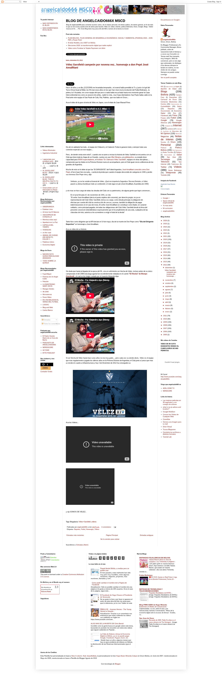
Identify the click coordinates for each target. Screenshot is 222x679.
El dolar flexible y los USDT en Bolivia (81, 43)
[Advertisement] (110, 76)
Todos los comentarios (51, 324)
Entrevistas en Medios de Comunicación (153, 607)
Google (164, 120)
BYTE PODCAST (49, 353)
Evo (174, 113)
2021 (165, 236)
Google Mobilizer (169, 412)
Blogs (164, 91)
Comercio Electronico (169, 102)
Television (165, 162)
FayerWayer (47, 274)
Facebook (164, 115)
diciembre (169, 267)
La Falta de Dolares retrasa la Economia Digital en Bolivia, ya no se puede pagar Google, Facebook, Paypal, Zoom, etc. (115, 636)
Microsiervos (47, 294)
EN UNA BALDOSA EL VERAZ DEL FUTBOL (51, 301)
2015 (165, 255)
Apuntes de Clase (169, 89)
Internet (177, 125)
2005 (165, 335)
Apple (177, 86)
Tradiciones (175, 164)
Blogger (117, 664)
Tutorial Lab (167, 437)
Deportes (77, 529)
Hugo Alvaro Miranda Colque (126, 656)
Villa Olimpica (116, 157)
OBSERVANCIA (48, 207)
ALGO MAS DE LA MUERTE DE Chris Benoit (107, 623)
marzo (167, 305)
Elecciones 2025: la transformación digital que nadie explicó (90, 45)
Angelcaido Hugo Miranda (168, 184)
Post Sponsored (177, 150)
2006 (165, 331)
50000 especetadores (86, 160)
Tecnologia (165, 159)
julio (167, 293)
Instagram (168, 125)
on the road (47, 232)
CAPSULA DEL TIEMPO (48, 226)
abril (167, 302)
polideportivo (129, 157)
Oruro (173, 142)
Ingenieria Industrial (50, 153)
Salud (179, 155)
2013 (165, 262)
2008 (165, 325)
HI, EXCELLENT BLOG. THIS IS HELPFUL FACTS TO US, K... (50, 180)
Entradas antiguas (146, 535)
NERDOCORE (48, 347)
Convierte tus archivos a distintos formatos (171, 433)
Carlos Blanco (48, 310)
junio (167, 296)
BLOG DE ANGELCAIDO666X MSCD (95, 21)
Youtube (164, 175)
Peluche (45, 281)
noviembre (169, 280)
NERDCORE (167, 391)
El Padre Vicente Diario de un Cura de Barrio (50, 338)
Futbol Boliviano (146, 575)
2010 (165, 319)
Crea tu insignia (165, 189)
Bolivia (164, 94)
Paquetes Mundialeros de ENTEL (160, 593)
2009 (165, 322)
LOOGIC (46, 305)
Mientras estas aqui (50, 220)
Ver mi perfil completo (169, 77)
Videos (97, 529)
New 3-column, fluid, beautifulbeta (84, 656)
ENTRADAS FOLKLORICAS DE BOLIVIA (154, 558)
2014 (165, 258)
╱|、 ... (45, 166)
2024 (165, 227)
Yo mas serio (167, 205)
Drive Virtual (167, 427)
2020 (165, 239)
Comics (163, 104)
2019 (165, 243)
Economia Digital (49, 245)
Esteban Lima (48, 209)
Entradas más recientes (75, 535)
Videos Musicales (49, 150)
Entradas (46, 320)
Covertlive (166, 419)
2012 (165, 265)
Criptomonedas (175, 104)
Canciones (173, 97)
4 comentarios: (106, 527)
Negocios (165, 136)
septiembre (169, 286)
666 (162, 86)
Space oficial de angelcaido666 (168, 202)
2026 (165, 220)
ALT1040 (46, 350)
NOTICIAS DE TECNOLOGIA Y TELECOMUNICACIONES (150, 590)
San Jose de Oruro (146, 618)
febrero (168, 308)
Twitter (163, 167)
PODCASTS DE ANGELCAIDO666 (49, 344)
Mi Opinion (165, 133)
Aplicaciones (169, 86)
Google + (166, 198)
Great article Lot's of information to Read (50, 189)
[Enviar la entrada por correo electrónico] (114, 527)
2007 (165, 328)
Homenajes (90, 529)
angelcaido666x (169, 39)
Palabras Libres (48, 242)
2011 (165, 316)
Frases (163, 118)
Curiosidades (165, 106)
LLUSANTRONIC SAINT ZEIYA (49, 285)
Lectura (170, 129)
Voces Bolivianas (175, 170)
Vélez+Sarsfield (85, 522)
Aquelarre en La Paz (50, 222)
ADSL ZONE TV (168, 388)
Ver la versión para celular (109, 539)
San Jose (171, 157)
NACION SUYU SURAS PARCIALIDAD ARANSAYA (51, 256)
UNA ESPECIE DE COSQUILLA (49, 216)
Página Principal (112, 535)
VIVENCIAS (47, 230)
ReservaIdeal (168, 155)
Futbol (83, 529)
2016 (165, 252)
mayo (167, 299)
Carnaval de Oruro (169, 99)
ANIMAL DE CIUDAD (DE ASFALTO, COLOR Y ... (50, 237)
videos (93, 522)
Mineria (178, 133)
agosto (168, 289)
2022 (165, 233)
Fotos (174, 115)
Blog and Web (48, 307)
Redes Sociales (168, 152)
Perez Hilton (47, 297)
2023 (165, 230)
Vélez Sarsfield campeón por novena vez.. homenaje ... (170, 273)
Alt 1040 (46, 292)
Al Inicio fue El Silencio (51, 212)
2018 (165, 246)
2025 (165, 224)
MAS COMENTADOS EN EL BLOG (50, 29)
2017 (165, 249)
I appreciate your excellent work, (49, 160)
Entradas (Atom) (82, 545)
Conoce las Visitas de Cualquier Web (171, 415)
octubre (168, 283)
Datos (179, 106)
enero (167, 312)
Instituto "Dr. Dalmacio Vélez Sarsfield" (111, 160)
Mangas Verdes (48, 289)
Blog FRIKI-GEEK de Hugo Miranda (153, 605)
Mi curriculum (168, 208)
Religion (179, 152)
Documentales (165, 111)
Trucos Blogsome (169, 429)
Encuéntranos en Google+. (170, 20)
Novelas (163, 142)
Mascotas (175, 131)
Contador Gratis (46, 371)
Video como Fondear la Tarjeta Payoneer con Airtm (86, 48)
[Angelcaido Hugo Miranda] (162, 186)
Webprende (171, 173)
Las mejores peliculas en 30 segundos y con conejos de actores (172, 402)
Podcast (163, 148)
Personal (166, 144)
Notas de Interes (171, 138)
